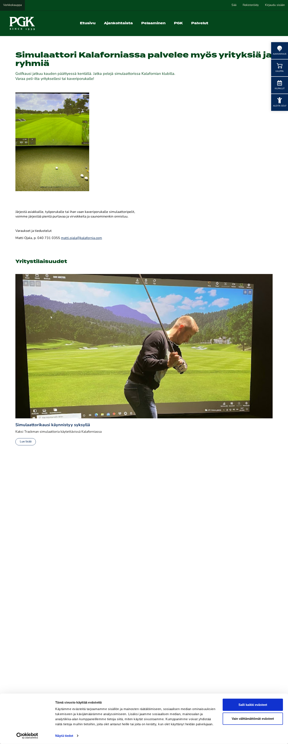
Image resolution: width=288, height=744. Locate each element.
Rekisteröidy (251, 5)
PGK (178, 23)
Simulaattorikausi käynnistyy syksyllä (52, 425)
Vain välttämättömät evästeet (253, 718)
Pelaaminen (153, 23)
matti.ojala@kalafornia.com (81, 238)
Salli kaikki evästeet (252, 704)
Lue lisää (25, 441)
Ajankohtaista (118, 23)
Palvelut (199, 23)
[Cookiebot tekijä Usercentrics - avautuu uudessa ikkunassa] (27, 736)
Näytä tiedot (64, 735)
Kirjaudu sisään (275, 5)
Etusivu (88, 23)
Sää (233, 5)
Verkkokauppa (12, 5)
